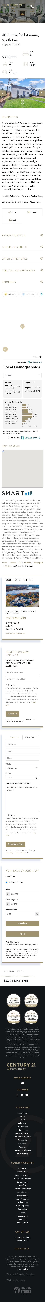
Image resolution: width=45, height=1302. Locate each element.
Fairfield (27, 562)
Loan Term (10, 876)
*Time (8, 773)
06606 (8, 566)
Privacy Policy (9, 853)
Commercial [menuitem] (22, 1140)
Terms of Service (20, 853)
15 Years (21, 882)
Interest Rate (11, 909)
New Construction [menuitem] (23, 1175)
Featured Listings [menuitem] (22, 1192)
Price (8, 889)
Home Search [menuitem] (22, 1113)
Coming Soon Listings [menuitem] (22, 1188)
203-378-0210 (16, 618)
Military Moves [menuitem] (22, 1130)
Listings (13, 562)
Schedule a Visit (30, 737)
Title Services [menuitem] (22, 1126)
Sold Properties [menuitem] (22, 1205)
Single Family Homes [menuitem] (22, 1178)
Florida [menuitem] (22, 1212)
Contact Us (10, 633)
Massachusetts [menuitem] (22, 1216)
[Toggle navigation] (39, 5)
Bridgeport (38, 562)
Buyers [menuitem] (22, 1116)
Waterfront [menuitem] (22, 1185)
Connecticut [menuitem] (22, 1209)
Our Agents (20, 633)
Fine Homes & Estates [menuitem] (22, 1136)
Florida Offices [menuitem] (22, 1240)
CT (20, 562)
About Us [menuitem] (22, 1147)
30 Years (11, 882)
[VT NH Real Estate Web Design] (22, 1290)
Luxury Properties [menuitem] (22, 1199)
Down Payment (12, 899)
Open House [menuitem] (22, 1195)
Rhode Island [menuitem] (22, 1222)
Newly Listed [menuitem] (23, 1171)
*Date (8, 764)
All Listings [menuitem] (22, 1168)
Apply (22, 933)
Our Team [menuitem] (22, 1143)
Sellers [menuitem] (22, 1119)
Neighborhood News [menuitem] (22, 1150)
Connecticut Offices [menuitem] (22, 1237)
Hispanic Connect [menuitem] (23, 1133)
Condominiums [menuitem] (22, 1182)
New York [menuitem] (22, 1219)
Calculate (22, 923)
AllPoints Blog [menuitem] (22, 1153)
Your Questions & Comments (18, 783)
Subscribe (12, 713)
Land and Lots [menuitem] (22, 1202)
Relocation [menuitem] (22, 1123)
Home (4, 562)
